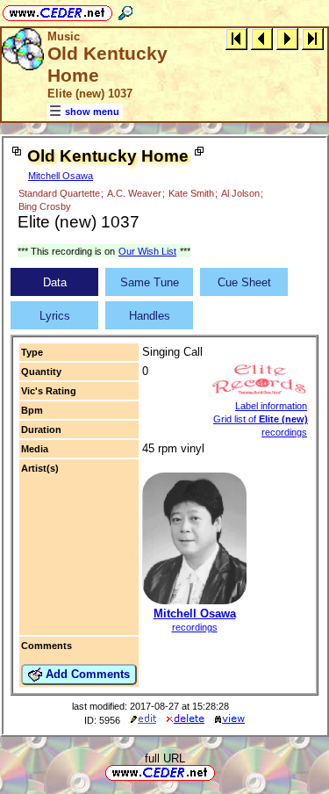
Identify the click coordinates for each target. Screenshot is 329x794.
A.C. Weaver (134, 193)
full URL (165, 758)
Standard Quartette (59, 193)
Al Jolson (240, 193)
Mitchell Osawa (60, 175)
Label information (271, 406)
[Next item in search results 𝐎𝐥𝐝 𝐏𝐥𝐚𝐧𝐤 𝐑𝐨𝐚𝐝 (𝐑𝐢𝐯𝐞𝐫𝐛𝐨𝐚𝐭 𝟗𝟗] (287, 38)
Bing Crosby (44, 206)
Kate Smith (191, 193)
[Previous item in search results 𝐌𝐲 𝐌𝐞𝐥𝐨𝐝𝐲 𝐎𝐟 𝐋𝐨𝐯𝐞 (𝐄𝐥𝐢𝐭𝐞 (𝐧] (262, 38)
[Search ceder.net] (125, 10)
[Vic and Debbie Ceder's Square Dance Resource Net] (57, 10)
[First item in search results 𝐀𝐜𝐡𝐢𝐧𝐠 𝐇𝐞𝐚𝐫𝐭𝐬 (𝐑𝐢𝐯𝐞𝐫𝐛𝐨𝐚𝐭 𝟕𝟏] (236, 38)
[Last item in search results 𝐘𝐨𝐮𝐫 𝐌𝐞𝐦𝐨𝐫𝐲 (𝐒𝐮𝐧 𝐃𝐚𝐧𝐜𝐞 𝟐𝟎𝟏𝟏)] (313, 38)
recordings (195, 627)
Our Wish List (147, 251)
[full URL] (221, 771)
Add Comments (86, 674)
